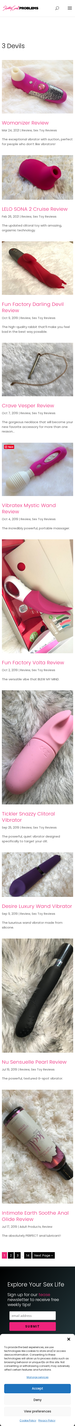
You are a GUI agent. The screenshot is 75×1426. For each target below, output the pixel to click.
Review (27, 130)
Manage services (38, 1377)
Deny (38, 1400)
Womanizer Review (25, 122)
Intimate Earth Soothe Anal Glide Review (35, 1216)
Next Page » (43, 1255)
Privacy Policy (46, 1420)
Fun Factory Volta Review (33, 662)
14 (27, 1255)
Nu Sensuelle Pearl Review (34, 1061)
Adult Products (30, 1227)
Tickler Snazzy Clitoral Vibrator (28, 816)
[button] (69, 1339)
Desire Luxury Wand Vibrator (37, 906)
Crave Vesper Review (28, 405)
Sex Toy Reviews (45, 130)
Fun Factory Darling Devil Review (33, 307)
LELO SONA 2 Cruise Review (35, 209)
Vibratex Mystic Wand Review (29, 508)
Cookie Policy (28, 1420)
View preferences (37, 1411)
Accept (37, 1388)
